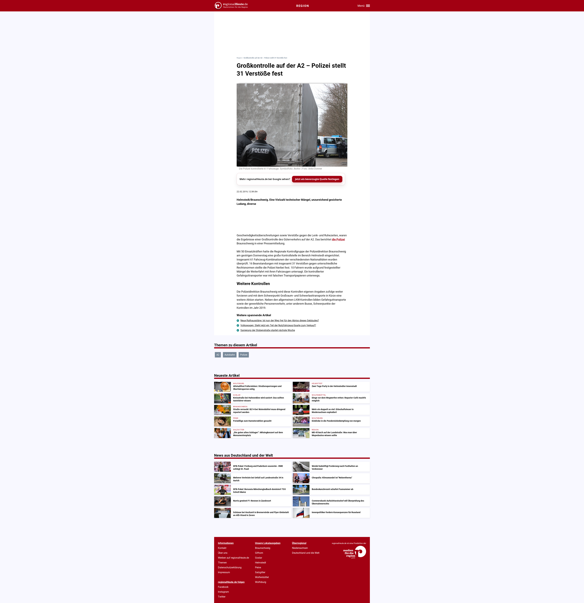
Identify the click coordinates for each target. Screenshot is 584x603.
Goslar (258, 557)
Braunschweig (262, 548)
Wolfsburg (260, 582)
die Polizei (338, 239)
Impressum (224, 572)
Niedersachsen (300, 548)
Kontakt (222, 548)
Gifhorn (259, 552)
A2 (217, 354)
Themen (222, 562)
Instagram (223, 591)
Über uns (222, 552)
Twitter (221, 596)
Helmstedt (260, 562)
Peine (258, 567)
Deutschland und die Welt (305, 552)
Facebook (223, 587)
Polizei (243, 354)
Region (239, 58)
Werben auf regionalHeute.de (233, 557)
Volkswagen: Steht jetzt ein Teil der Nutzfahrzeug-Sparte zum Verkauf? (278, 325)
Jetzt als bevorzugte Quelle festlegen (317, 179)
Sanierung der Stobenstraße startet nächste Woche (267, 330)
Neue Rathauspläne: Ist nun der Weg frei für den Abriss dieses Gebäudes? (279, 320)
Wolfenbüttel (262, 577)
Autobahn (229, 354)
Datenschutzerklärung (230, 567)
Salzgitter (260, 572)
